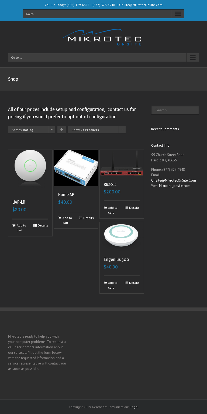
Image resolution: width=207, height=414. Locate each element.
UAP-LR (18, 202)
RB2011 (110, 184)
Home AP (66, 194)
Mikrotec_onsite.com (174, 185)
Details (43, 225)
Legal (134, 407)
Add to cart (21, 227)
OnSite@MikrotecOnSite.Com (141, 5)
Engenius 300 (116, 259)
